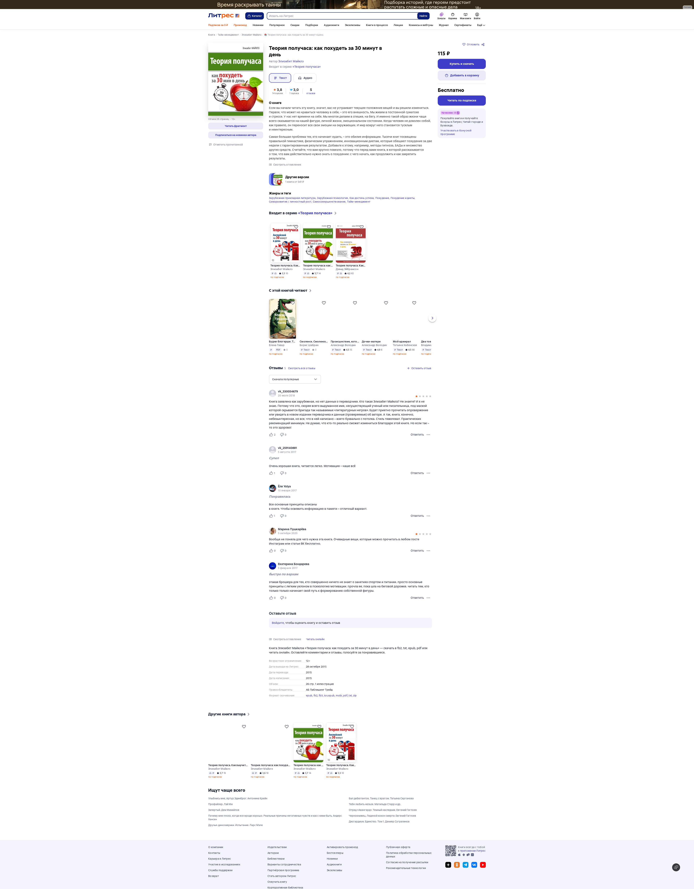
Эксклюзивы (352, 25)
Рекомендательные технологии (406, 872)
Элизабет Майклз (281, 268)
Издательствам (277, 851)
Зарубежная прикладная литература (292, 197)
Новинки (258, 25)
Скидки (294, 25)
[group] (350, 392)
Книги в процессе (377, 25)
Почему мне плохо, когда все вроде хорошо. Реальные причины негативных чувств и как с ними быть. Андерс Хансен (275, 821)
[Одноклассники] (457, 869)
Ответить (417, 434)
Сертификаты (462, 25)
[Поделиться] (483, 44)
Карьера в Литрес (219, 863)
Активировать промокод (342, 851)
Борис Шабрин (309, 344)
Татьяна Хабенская (405, 344)
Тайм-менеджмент (358, 200)
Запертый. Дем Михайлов (223, 814)
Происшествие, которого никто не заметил (345, 340)
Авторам (273, 857)
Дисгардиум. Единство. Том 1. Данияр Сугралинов (379, 825)
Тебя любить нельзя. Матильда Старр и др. (375, 808)
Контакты (214, 857)
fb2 (316, 694)
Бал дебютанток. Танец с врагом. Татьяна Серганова (381, 802)
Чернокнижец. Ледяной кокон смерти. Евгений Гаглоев (382, 820)
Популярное (277, 25)
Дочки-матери (371, 340)
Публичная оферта (398, 851)
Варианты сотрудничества (284, 868)
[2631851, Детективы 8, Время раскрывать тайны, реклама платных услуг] (347, 4)
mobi (339, 694)
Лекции (398, 25)
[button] (235, 126)
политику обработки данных (665, 869)
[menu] (295, 378)
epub (309, 694)
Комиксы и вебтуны (421, 25)
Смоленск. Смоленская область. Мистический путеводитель (314, 340)
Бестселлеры (335, 857)
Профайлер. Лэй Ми (220, 808)
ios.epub (329, 694)
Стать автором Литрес (281, 880)
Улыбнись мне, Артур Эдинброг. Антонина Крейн (237, 802)
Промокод (240, 25)
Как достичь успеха (362, 197)
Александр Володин (343, 344)
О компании (215, 851)
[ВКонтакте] (474, 869)
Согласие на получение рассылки (407, 866)
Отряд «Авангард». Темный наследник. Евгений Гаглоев (383, 814)
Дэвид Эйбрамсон (347, 268)
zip (355, 694)
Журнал (444, 25)
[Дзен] (448, 869)
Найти (423, 16)
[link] (345, 390)
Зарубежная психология (332, 197)
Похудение (382, 197)
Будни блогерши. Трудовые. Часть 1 (283, 340)
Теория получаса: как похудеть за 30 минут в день (318, 264)
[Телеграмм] (465, 869)
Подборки (311, 25)
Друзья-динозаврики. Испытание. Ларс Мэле (235, 829)
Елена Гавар (276, 344)
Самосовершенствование (329, 200)
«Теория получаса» (307, 67)
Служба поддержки (220, 874)
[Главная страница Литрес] (223, 16)
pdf (345, 694)
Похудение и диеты (403, 197)
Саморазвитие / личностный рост (290, 200)
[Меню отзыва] (428, 434)
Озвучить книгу (277, 886)
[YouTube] (483, 869)
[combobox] (342, 16)
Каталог (257, 16)
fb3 (321, 694)
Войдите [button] (278, 622)
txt (350, 694)
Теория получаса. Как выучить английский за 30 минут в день (285, 264)
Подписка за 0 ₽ (218, 25)
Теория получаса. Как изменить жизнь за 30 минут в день (351, 264)
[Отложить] (296, 226)
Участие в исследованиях (224, 868)
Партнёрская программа (283, 874)
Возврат (213, 880)
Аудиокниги (331, 25)
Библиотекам (275, 863)
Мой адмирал (402, 340)
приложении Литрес (472, 855)
